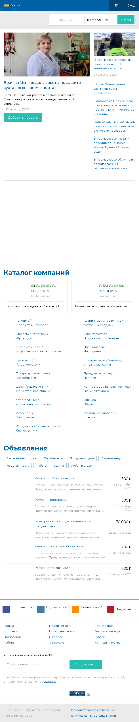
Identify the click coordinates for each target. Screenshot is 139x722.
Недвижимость (18, 465)
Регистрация (103, 625)
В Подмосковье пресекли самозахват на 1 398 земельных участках (113, 64)
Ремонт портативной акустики (59, 546)
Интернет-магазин (62, 631)
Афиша (9, 625)
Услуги (59, 465)
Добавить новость (22, 117)
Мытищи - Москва (107, 642)
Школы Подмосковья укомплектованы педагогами (109, 89)
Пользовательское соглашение (92, 710)
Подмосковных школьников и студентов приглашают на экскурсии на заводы (114, 126)
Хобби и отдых (81, 465)
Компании (11, 631)
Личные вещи (111, 458)
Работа (41, 465)
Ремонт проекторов (51, 499)
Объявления (26, 448)
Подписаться (85, 664)
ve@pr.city (49, 681)
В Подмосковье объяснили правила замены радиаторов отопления (113, 164)
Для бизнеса (53, 458)
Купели (99, 637)
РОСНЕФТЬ (40, 291)
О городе (56, 637)
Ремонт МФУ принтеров (54, 478)
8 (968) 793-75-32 (20, 715)
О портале (56, 642)
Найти (126, 20)
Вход (131, 5)
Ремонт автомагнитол (52, 568)
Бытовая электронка (21, 458)
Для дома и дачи (82, 458)
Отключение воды (107, 631)
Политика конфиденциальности (93, 715)
